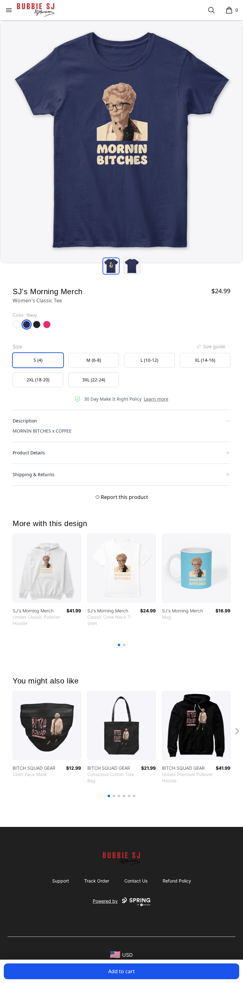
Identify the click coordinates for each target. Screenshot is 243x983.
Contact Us (135, 880)
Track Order (96, 880)
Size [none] (17, 346)
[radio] (38, 360)
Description (25, 421)
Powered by (105, 901)
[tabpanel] (121, 142)
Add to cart (121, 971)
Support (60, 880)
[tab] (111, 266)
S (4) (38, 360)
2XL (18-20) (38, 380)
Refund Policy (177, 880)
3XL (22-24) (93, 380)
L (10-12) (149, 360)
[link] (47, 568)
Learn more (156, 399)
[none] (210, 346)
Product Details (29, 453)
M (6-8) (93, 360)
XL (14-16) (205, 360)
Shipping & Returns (33, 474)
